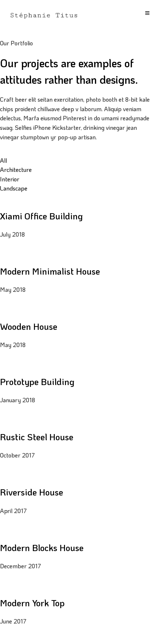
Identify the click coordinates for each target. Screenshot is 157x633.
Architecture (16, 169)
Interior (9, 179)
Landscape (13, 188)
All (3, 160)
